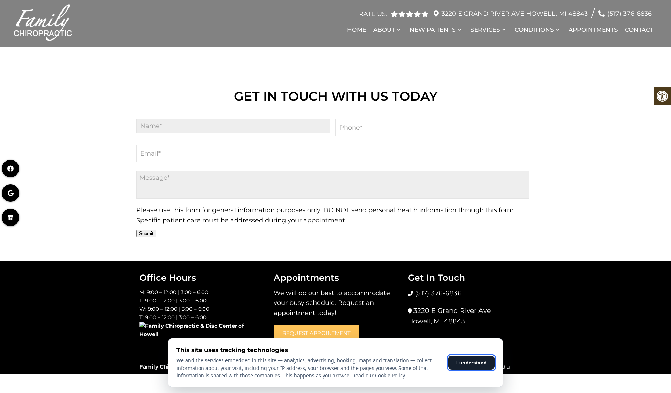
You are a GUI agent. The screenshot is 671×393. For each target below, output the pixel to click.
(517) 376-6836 (629, 13)
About (384, 29)
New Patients (433, 29)
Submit (146, 233)
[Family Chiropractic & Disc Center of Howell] (201, 331)
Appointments (593, 29)
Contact (639, 29)
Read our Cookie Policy (378, 375)
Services (485, 29)
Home (356, 29)
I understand (471, 362)
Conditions (534, 29)
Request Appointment (316, 333)
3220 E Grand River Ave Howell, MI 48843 (514, 13)
